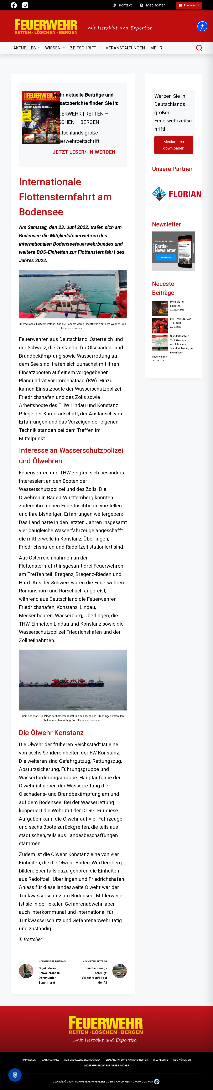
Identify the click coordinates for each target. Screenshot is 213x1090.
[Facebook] (14, 5)
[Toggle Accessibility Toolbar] (202, 26)
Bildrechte (160, 1059)
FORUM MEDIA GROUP (128, 1081)
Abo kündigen (182, 1059)
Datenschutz (50, 1059)
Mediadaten (156, 5)
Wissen (53, 47)
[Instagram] (25, 5)
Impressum (29, 1059)
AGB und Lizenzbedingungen (82, 1059)
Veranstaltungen (125, 47)
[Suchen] (199, 48)
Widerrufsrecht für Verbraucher (106, 1065)
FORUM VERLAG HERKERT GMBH (94, 1081)
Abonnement (191, 5)
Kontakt (125, 5)
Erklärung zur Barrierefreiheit (127, 1059)
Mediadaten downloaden (173, 145)
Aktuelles (24, 47)
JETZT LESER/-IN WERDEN (84, 152)
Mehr (156, 47)
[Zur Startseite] (87, 26)
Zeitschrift (83, 47)
